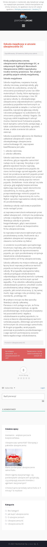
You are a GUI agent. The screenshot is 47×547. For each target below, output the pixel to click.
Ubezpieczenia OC (18, 343)
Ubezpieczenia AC (16, 520)
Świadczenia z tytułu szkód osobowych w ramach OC (34, 353)
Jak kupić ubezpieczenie (18, 514)
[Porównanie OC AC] (23, 17)
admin (35, 53)
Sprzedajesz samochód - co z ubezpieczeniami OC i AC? (12, 354)
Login (42, 388)
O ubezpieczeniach (16, 517)
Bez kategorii (13, 511)
